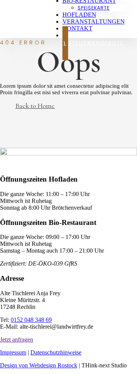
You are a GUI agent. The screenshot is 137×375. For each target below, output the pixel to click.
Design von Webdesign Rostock (38, 365)
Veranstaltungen (93, 21)
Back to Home (35, 105)
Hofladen (79, 14)
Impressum (13, 352)
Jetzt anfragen (16, 339)
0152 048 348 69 (31, 319)
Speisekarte (94, 8)
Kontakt (77, 28)
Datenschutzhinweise (55, 352)
